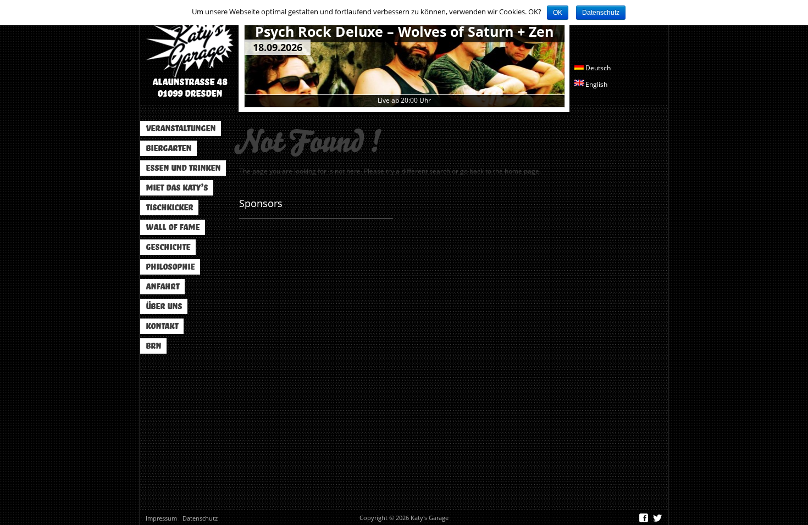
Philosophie (170, 267)
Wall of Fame (173, 227)
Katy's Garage (430, 517)
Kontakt (162, 326)
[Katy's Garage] (190, 42)
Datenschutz (200, 518)
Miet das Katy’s (177, 188)
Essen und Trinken (183, 168)
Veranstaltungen (180, 128)
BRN (153, 346)
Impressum (161, 518)
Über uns (164, 306)
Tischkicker (169, 208)
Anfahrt (162, 287)
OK (557, 12)
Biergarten (168, 148)
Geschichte (168, 247)
